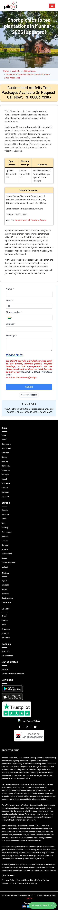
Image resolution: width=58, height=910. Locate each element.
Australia (6, 651)
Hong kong (6, 448)
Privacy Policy (9, 880)
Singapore (6, 444)
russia (4, 558)
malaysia (5, 474)
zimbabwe (6, 602)
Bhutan (5, 461)
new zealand (7, 655)
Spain (4, 518)
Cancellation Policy (27, 883)
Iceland (5, 567)
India (4, 435)
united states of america (13, 673)
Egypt (4, 580)
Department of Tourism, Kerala (30, 220)
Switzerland (7, 553)
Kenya (4, 589)
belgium (5, 536)
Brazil (4, 616)
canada (5, 669)
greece (5, 549)
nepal (4, 479)
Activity (16, 70)
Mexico (5, 620)
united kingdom (8, 562)
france (5, 540)
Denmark (5, 514)
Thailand (5, 452)
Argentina (6, 629)
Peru (4, 624)
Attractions (29, 70)
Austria (5, 510)
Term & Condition (25, 880)
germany (5, 545)
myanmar (5, 496)
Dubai (4, 439)
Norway (5, 527)
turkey (5, 487)
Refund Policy (42, 880)
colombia (6, 637)
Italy (3, 523)
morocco (5, 593)
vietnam (5, 492)
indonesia (6, 470)
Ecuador (5, 633)
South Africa (7, 598)
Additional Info (9, 883)
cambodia (6, 466)
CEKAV (29, 898)
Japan (4, 457)
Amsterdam (7, 532)
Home (6, 70)
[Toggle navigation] (52, 6)
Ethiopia (5, 585)
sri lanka (6, 483)
